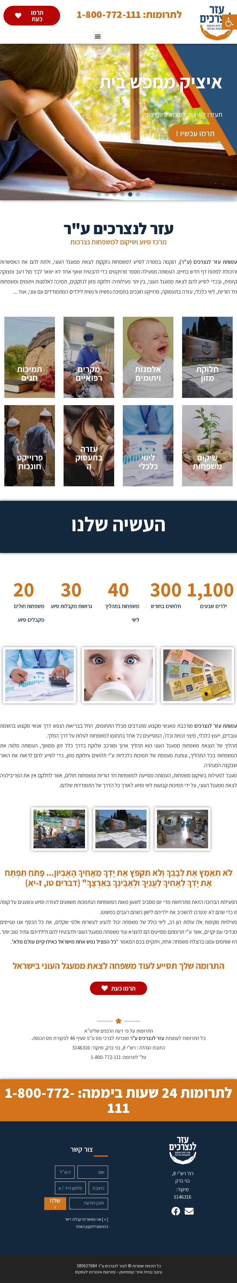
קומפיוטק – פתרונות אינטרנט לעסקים (104, 1272)
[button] (229, 22)
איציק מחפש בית (161, 81)
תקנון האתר (84, 1226)
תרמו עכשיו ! (195, 133)
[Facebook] (175, 1211)
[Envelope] (189, 1211)
